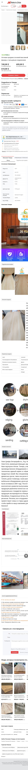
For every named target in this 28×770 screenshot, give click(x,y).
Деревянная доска (21, 750)
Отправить (14, 652)
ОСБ (2, 729)
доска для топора (17, 732)
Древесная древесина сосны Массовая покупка (12, 754)
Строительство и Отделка (11, 9)
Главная (3, 9)
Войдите (4, 151)
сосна (2, 732)
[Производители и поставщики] (14, 2)
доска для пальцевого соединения (7, 734)
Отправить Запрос (13, 75)
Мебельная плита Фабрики (8, 750)
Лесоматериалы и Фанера (23, 9)
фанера (15, 734)
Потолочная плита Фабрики (8, 747)
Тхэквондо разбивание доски (20, 729)
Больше (3, 756)
